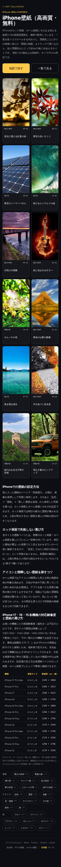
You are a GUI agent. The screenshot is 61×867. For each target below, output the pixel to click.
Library (52, 842)
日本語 (44, 847)
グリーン (36, 814)
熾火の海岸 (21, 774)
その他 (47, 801)
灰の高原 (47, 780)
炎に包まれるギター (43, 270)
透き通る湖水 (10, 404)
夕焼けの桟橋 (10, 270)
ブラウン (11, 821)
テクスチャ (30, 801)
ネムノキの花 (10, 337)
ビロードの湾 (29, 787)
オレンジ (29, 821)
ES (53, 847)
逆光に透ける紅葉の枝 (15, 136)
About (26, 842)
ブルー (19, 814)
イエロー (27, 828)
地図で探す (16, 68)
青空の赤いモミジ (42, 136)
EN (49, 847)
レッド (10, 828)
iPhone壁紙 (19, 847)
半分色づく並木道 (42, 404)
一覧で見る (45, 68)
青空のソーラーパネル (15, 203)
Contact (43, 842)
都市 (9, 807)
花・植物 (11, 801)
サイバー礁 (28, 780)
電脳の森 (41, 774)
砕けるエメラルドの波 (44, 203)
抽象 (47, 794)
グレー (44, 828)
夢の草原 (10, 787)
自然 (18, 794)
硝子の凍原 (49, 787)
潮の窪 (10, 780)
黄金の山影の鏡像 (42, 337)
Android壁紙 (31, 847)
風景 (32, 794)
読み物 (9, 847)
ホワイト (47, 821)
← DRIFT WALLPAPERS (13, 6)
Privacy (34, 842)
